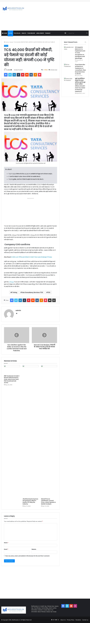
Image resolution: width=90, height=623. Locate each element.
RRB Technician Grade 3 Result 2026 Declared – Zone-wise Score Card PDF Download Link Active (11, 379)
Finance (47, 33)
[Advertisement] (60, 16)
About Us (63, 620)
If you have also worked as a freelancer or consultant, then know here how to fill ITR (80, 69)
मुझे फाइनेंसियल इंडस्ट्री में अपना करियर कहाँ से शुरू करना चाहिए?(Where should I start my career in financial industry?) (80, 85)
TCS (48, 292)
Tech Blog (17, 33)
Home (5, 33)
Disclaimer (78, 620)
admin (8, 70)
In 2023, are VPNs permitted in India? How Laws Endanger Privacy (31, 257)
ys (13, 282)
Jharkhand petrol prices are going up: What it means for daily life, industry (30, 501)
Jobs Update (40, 33)
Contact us (85, 620)
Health (24, 33)
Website (34, 549)
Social (10, 33)
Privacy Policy (70, 620)
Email (6, 549)
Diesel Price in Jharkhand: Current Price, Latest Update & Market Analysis (48, 501)
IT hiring (14, 292)
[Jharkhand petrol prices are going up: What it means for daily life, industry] (30, 431)
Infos (10, 282)
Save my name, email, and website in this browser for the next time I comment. (28, 556)
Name (6, 542)
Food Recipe (31, 33)
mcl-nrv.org (3, 1)
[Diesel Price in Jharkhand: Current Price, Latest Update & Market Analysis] (49, 431)
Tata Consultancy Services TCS (32, 292)
